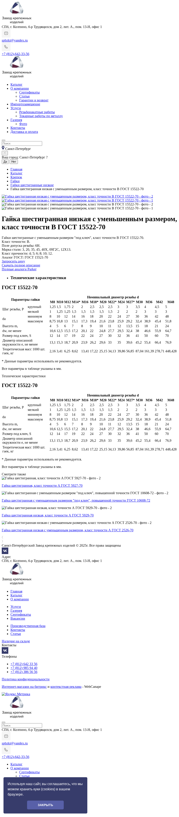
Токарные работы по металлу (41, 116)
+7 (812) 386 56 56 (23, 672)
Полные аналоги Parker (19, 269)
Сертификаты (29, 92)
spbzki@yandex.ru (15, 40)
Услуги (15, 108)
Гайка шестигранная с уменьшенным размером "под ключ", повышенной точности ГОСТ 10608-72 (76, 500)
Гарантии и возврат (33, 100)
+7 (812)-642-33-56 (15, 54)
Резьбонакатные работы (37, 112)
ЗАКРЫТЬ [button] (45, 805)
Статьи (24, 96)
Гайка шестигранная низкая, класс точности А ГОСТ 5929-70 (48, 515)
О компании (19, 88)
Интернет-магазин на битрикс (24, 686)
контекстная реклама (65, 686)
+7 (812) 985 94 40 (23, 668)
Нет (13, 161)
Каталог (16, 84)
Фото (23, 124)
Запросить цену (13, 261)
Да (5, 161)
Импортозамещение (25, 104)
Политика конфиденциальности (26, 679)
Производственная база (27, 626)
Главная (16, 591)
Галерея (16, 120)
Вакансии (17, 618)
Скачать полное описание (21, 265)
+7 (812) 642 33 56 (23, 664)
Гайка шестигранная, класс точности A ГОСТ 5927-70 (42, 485)
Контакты (17, 128)
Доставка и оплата (24, 132)
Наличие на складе (16, 641)
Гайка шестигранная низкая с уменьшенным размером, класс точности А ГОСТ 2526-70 (67, 530)
